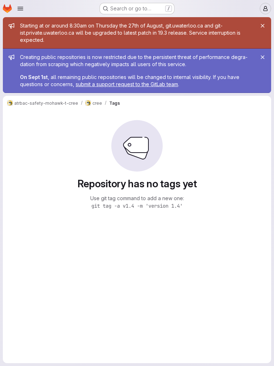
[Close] (262, 25)
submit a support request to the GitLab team (127, 84)
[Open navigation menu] (20, 8)
